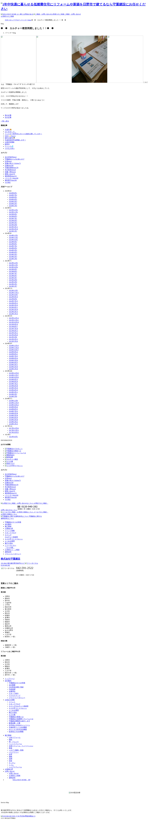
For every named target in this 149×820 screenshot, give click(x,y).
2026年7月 (13, 195)
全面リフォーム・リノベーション (21, 746)
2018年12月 (13, 401)
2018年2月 (13, 422)
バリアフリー (14, 752)
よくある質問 (10, 541)
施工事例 (8, 526)
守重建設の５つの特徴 (13, 522)
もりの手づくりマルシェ (14, 539)
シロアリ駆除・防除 (16, 750)
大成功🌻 (8, 129)
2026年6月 (13, 197)
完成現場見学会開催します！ (15, 140)
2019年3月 (13, 392)
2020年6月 (13, 358)
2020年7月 (13, 356)
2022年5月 (13, 305)
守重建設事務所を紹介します (19, 721)
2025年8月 (13, 216)
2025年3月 (13, 227)
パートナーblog (11, 178)
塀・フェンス (14, 742)
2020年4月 (13, 362)
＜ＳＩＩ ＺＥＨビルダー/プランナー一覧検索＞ (74, 797)
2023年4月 (13, 280)
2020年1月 (13, 369)
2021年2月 (13, 339)
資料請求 (8, 552)
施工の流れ (9, 543)
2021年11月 (14, 320)
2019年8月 (13, 381)
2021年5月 (13, 333)
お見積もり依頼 (14, 775)
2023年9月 (13, 269)
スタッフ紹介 (14, 693)
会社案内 (8, 524)
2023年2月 (13, 284)
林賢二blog (10, 174)
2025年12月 (13, 210)
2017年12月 (14, 428)
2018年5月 (13, 415)
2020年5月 (13, 360)
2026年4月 (13, 199)
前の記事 (8, 115)
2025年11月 (13, 212)
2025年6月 (13, 220)
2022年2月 (13, 312)
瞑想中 (7, 144)
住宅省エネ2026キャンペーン (19, 725)
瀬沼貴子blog (11, 180)
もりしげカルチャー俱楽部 (18, 706)
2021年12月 (14, 318)
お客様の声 (9, 528)
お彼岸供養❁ (9, 142)
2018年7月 (13, 411)
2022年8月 (13, 299)
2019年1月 (13, 396)
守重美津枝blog (11, 167)
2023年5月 (13, 278)
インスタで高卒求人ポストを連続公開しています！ (23, 134)
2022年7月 (13, 301)
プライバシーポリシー (13, 554)
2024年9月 (13, 242)
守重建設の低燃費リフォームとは (21, 719)
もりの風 (12, 714)
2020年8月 (13, 354)
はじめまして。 (10, 132)
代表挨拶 (12, 689)
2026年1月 (13, 206)
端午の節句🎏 (10, 138)
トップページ (10, 678)
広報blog (9, 165)
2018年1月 (13, 424)
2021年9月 (13, 324)
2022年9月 (13, 297)
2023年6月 (13, 276)
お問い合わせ (14, 773)
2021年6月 (13, 331)
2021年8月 (13, 326)
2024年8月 (13, 244)
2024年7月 (13, 246)
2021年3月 (13, 337)
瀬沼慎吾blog (11, 176)
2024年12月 (13, 235)
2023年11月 (13, 265)
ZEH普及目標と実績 (16, 687)
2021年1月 (13, 341)
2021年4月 (13, 335)
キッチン (12, 763)
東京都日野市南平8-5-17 (13, 563)
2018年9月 (13, 407)
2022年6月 (13, 303)
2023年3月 (13, 282)
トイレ (11, 765)
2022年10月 (13, 295)
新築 (10, 748)
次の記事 (8, 117)
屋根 (10, 756)
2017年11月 (14, 430)
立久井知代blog (11, 157)
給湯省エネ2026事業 (16, 731)
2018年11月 (14, 403)
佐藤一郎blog (10, 172)
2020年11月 (14, 348)
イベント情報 (10, 530)
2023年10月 (13, 267)
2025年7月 (13, 218)
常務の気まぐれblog (13, 163)
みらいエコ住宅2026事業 (18, 729)
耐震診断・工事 (14, 723)
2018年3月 (13, 420)
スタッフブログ (10, 533)
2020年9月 (13, 352)
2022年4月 (13, 307)
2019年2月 (13, 394)
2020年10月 (14, 350)
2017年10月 (14, 432)
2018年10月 (14, 405)
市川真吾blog (10, 170)
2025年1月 (13, 231)
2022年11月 (14, 292)
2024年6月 (13, 248)
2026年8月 (13, 193)
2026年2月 (13, 203)
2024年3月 (13, 254)
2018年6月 (13, 413)
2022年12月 (13, 290)
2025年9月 (13, 214)
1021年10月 (13, 437)
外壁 (10, 754)
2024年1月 (13, 259)
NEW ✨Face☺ (10, 136)
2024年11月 (13, 237)
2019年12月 (14, 373)
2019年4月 (13, 390)
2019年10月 (14, 377)
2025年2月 (13, 229)
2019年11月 (14, 375)
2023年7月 (13, 273)
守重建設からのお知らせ (14, 159)
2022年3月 (13, 309)
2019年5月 (13, 388)
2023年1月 (13, 286)
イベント (12, 702)
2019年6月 (13, 386)
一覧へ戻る (5, 121)
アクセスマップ (14, 695)
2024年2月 (13, 256)
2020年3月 (13, 365)
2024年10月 (13, 240)
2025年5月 (13, 223)
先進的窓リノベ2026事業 (18, 727)
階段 (10, 739)
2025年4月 (13, 225)
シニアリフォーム (15, 767)
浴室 (10, 761)
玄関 (10, 758)
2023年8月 (13, 271)
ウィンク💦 (9, 146)
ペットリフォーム (15, 744)
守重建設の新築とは (16, 717)
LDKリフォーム (14, 737)
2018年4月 (13, 417)
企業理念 (12, 691)
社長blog (8, 161)
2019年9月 (13, 379)
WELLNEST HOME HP (21, 780)
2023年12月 (13, 263)
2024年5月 (13, 250)
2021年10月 (14, 322)
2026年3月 (13, 201)
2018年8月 (13, 409)
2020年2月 (13, 367)
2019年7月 (13, 384)
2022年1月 (13, 314)
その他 (8, 182)
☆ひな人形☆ (10, 148)
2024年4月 (13, 252)
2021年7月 (13, 328)
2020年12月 (14, 345)
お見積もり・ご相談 (12, 550)
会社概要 (12, 685)
